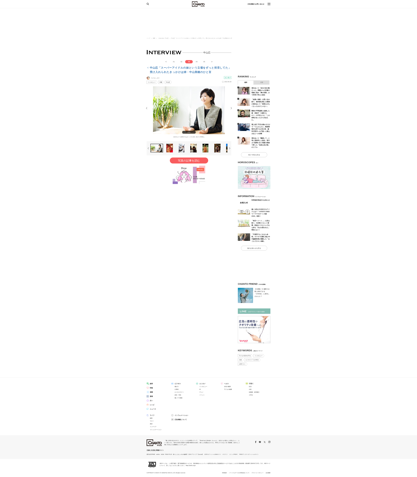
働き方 (177, 386)
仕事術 (177, 389)
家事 (151, 418)
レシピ (152, 405)
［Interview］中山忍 (163, 38)
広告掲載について (181, 419)
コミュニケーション (156, 429)
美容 (151, 424)
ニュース (153, 409)
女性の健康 (227, 386)
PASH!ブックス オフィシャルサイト (249, 454)
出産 (250, 389)
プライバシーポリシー (257, 472)
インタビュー (152, 82)
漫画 (151, 396)
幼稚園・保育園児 (254, 392)
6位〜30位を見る (254, 155)
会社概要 (268, 472)
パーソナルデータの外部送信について (239, 472)
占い (151, 400)
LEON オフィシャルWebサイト (212, 454)
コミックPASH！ (233, 454)
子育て (251, 383)
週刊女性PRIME (151, 454)
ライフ (152, 415)
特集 (151, 388)
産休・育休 (178, 395)
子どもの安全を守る (245, 355)
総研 (151, 383)
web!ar (158, 454)
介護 (240, 360)
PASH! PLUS (168, 454)
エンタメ (228, 77)
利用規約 (224, 472)
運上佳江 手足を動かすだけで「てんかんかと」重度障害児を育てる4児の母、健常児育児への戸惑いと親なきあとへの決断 (261, 129)
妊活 (250, 386)
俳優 (161, 82)
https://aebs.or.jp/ (191, 465)
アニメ (201, 392)
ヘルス (226, 383)
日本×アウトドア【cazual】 (195, 454)
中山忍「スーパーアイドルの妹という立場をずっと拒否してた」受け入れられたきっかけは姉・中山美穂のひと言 (201, 38)
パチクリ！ (225, 454)
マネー (152, 421)
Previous (146, 108)
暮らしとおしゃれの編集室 (180, 454)
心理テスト (242, 364)
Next (231, 108)
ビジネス (178, 383)
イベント (202, 395)
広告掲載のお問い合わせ (256, 4)
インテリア (153, 426)
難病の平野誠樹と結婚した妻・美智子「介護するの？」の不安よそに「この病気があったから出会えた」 (261, 115)
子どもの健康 (228, 389)
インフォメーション (181, 415)
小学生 (251, 395)
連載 (154, 38)
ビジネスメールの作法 (252, 360)
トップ (148, 38)
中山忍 (168, 82)
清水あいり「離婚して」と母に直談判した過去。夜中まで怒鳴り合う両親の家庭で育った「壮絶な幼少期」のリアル (261, 142)
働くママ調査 (178, 398)
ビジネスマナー (179, 392)
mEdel (162, 454)
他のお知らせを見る (254, 248)
